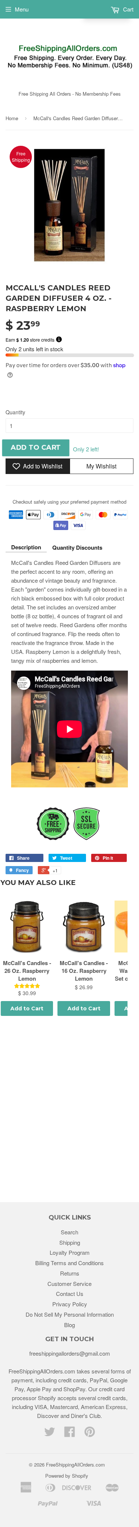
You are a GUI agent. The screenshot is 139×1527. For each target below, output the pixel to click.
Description (26, 547)
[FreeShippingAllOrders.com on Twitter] (49, 1434)
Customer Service (69, 1283)
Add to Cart (26, 1008)
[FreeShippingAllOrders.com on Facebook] (69, 1434)
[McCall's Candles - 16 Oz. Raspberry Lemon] (83, 926)
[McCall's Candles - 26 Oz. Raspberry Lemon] (27, 926)
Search (69, 1232)
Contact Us (69, 1293)
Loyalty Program (70, 1252)
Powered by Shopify (66, 1475)
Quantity (15, 412)
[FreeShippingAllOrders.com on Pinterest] (89, 1434)
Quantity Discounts (77, 547)
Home (12, 118)
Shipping (69, 1242)
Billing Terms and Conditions (69, 1263)
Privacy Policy (69, 1304)
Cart (127, 9)
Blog (69, 1325)
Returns (69, 1273)
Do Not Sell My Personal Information (70, 1314)
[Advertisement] (69, 1110)
